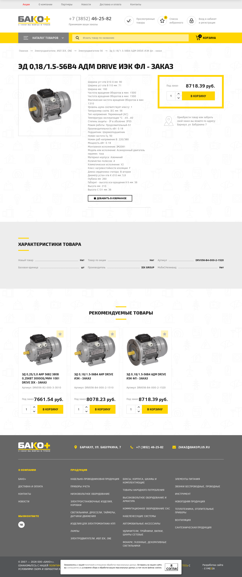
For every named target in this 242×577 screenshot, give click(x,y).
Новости (86, 4)
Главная (23, 50)
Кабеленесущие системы (139, 516)
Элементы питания (187, 479)
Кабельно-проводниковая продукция (95, 479)
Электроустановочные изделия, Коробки (91, 503)
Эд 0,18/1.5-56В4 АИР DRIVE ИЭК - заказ (93, 376)
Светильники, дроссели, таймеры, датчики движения (93, 514)
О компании (45, 4)
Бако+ (22, 479)
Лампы (75, 531)
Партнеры (66, 4)
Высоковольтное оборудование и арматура (145, 499)
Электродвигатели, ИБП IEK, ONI (53, 50)
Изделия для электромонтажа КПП (93, 523)
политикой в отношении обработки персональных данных (110, 564)
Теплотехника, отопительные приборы (194, 510)
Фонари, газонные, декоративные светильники (145, 543)
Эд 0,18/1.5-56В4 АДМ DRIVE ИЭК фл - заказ (146, 376)
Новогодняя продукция (190, 501)
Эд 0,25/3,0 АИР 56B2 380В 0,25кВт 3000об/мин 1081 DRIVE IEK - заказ (41, 378)
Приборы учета (80, 486)
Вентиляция (183, 520)
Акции (26, 4)
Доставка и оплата (110, 4)
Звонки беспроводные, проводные (197, 486)
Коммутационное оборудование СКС (146, 508)
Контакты (135, 4)
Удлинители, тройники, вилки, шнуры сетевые (143, 532)
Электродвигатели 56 (90, 50)
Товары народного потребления (143, 490)
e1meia (209, 568)
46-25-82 (90, 18)
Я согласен (172, 567)
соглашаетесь (73, 567)
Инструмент (183, 493)
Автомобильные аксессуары (141, 523)
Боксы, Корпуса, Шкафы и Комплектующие (140, 480)
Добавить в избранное (111, 198)
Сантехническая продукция (193, 527)
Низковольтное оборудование (90, 493)
